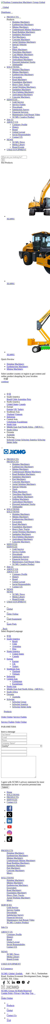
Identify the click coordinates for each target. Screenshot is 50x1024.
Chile (14, 644)
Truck (14, 47)
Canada (15, 656)
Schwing (10, 699)
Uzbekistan (17, 681)
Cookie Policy (7, 993)
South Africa (12, 692)
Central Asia (12, 679)
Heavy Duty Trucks (21, 84)
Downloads (17, 107)
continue (5, 381)
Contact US (17, 137)
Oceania (10, 694)
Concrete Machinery (21, 39)
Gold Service (18, 102)
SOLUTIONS (14, 67)
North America (13, 651)
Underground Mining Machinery (26, 29)
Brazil (15, 641)
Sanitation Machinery (21, 34)
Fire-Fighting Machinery (23, 92)
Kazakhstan (17, 684)
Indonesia (11, 676)
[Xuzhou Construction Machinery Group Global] (23, 2)
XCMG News (18, 142)
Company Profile (19, 124)
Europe (10, 659)
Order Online (7, 717)
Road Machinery (19, 79)
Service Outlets (19, 104)
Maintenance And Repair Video (26, 114)
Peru (14, 649)
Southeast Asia (13, 669)
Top (33, 993)
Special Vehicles (19, 44)
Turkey (15, 666)
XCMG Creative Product (23, 117)
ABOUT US (12, 122)
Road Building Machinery (23, 32)
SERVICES (13, 99)
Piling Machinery (19, 49)
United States (18, 654)
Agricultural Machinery (22, 59)
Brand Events (18, 147)
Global (5, 7)
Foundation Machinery (22, 82)
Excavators (17, 77)
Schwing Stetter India (21, 707)
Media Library (18, 144)
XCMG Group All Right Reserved (16, 991)
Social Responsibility (21, 134)
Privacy (17, 993)
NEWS (10, 139)
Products (8, 711)
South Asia (11, 686)
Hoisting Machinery (21, 22)
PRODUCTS (14, 17)
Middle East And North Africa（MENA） (25, 689)
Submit (5, 787)
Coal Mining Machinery (22, 54)
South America (13, 639)
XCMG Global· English (12, 973)
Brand (15, 129)
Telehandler (17, 64)
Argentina (16, 646)
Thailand (16, 671)
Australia (16, 697)
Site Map (25, 993)
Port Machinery (19, 37)
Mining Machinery (20, 27)
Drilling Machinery (20, 57)
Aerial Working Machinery (24, 42)
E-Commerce (7, 968)
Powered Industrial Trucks (23, 62)
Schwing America (20, 704)
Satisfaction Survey (20, 109)
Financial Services (20, 112)
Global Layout (18, 132)
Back (4, 629)
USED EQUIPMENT (16, 149)
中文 (9, 636)
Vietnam (16, 674)
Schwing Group (19, 702)
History (15, 127)
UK (14, 664)
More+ (10, 873)
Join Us (10, 119)
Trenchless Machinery (22, 52)
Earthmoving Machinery (23, 24)
